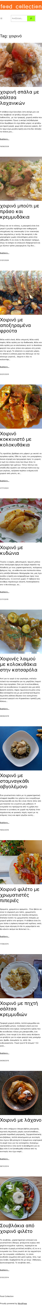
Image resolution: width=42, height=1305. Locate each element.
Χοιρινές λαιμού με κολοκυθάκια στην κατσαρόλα (18, 664)
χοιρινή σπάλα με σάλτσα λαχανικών (19, 97)
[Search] (31, 18)
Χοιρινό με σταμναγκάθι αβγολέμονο (14, 781)
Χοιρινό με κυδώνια (11, 550)
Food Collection (6, 1296)
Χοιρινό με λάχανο (20, 1120)
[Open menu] (1, 18)
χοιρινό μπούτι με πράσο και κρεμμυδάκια (19, 211)
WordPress (22, 1303)
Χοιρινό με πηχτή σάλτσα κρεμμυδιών (19, 1008)
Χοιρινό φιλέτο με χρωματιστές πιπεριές (19, 895)
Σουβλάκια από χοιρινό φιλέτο (17, 1228)
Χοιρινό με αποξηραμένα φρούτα (15, 325)
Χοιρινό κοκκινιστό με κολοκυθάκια (15, 439)
